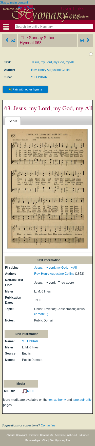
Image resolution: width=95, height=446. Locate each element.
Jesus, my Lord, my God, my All (52, 62)
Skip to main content (14, 2)
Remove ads (12, 9)
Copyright (21, 435)
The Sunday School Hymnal (38, 40)
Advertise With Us (65, 435)
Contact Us (46, 435)
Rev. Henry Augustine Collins (51, 70)
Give (45, 440)
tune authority (82, 400)
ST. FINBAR (39, 77)
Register (83, 16)
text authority (57, 400)
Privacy (33, 435)
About (10, 435)
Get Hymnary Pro (60, 440)
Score (13, 121)
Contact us (48, 425)
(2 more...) (41, 314)
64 (82, 40)
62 (12, 40)
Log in (67, 16)
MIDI (30, 391)
